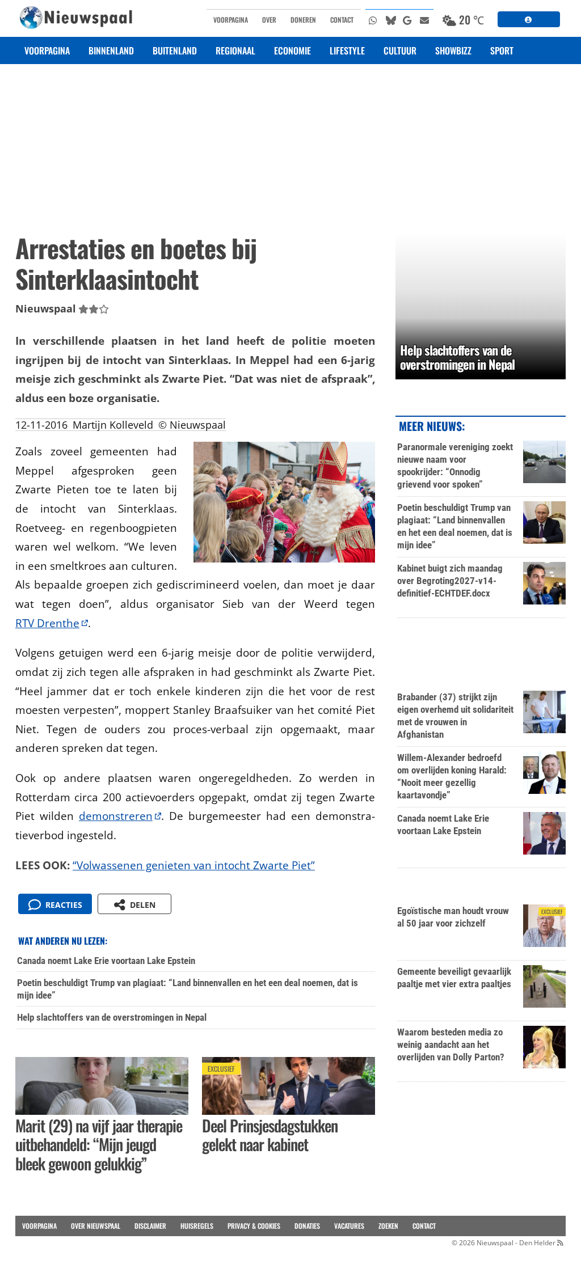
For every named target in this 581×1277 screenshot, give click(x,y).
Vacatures (349, 1226)
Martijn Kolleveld (113, 425)
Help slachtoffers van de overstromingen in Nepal (112, 1017)
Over (269, 19)
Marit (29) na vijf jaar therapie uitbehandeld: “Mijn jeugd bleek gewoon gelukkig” (98, 1144)
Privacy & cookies (254, 1226)
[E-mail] (425, 20)
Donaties (307, 1226)
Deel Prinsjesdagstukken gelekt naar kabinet (270, 1135)
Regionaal (235, 50)
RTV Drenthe (47, 623)
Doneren (303, 19)
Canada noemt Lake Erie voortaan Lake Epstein (106, 960)
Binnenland (111, 50)
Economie (292, 50)
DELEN (140, 904)
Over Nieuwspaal (95, 1226)
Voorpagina (230, 19)
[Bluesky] (391, 20)
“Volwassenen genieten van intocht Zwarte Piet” (194, 865)
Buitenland (175, 50)
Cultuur (400, 50)
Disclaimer (150, 1226)
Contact (341, 19)
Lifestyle (347, 50)
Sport (501, 50)
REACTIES (61, 904)
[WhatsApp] (374, 20)
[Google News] (408, 20)
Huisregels (196, 1226)
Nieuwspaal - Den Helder (516, 1243)
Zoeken (388, 1226)
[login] (529, 19)
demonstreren (116, 815)
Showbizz (453, 50)
